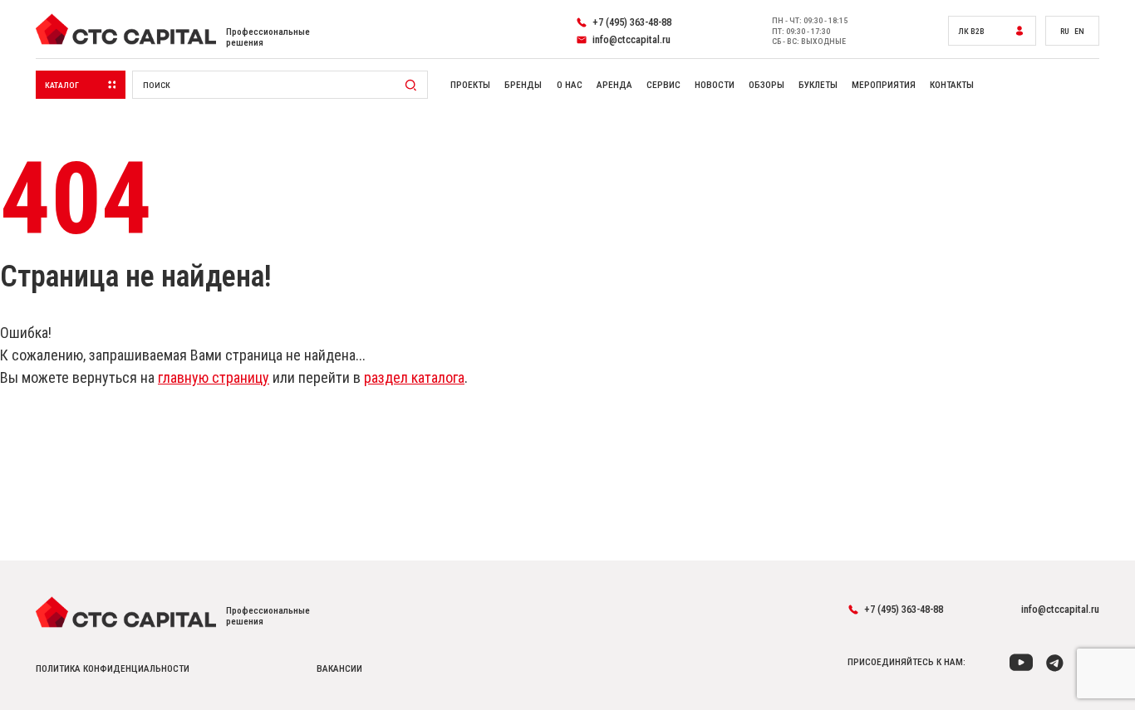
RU (1064, 31)
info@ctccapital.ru (1060, 609)
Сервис (663, 85)
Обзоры (766, 85)
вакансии (339, 668)
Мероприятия (884, 85)
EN (1079, 31)
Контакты (952, 85)
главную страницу (213, 377)
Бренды (523, 85)
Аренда (614, 85)
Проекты (470, 85)
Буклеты (818, 85)
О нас (569, 85)
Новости (715, 85)
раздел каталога (414, 377)
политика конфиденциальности (112, 668)
